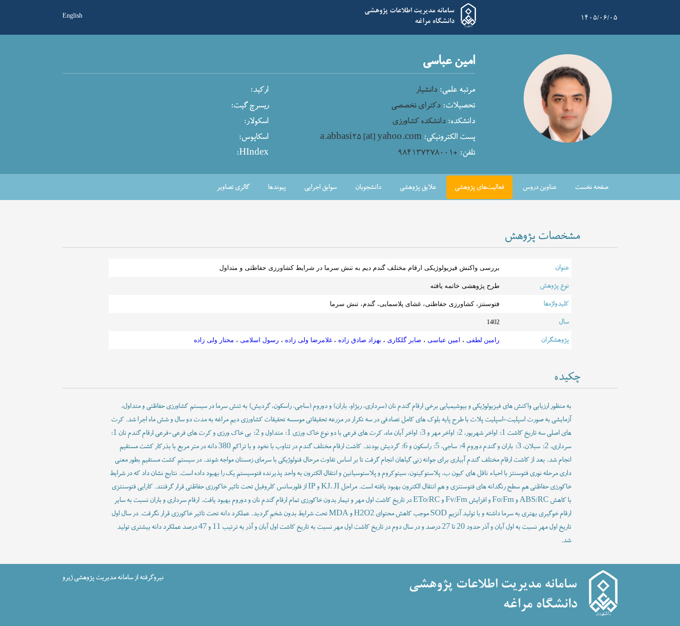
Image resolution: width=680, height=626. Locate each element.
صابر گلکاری (403, 340)
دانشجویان (368, 187)
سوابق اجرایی (320, 187)
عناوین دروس (539, 187)
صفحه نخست (591, 187)
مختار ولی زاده (214, 340)
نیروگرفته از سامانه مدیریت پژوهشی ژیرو (113, 577)
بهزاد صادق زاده (358, 340)
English (72, 15)
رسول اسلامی (258, 340)
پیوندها (277, 187)
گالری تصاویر (233, 187)
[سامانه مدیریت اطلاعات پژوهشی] (420, 26)
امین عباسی (443, 340)
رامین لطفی (482, 340)
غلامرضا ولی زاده (307, 340)
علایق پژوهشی (418, 187)
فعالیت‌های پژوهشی (479, 187)
